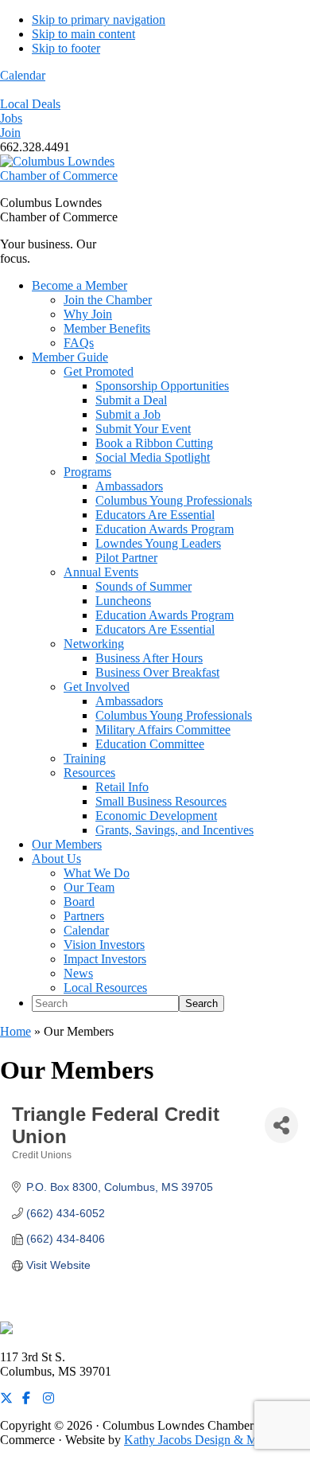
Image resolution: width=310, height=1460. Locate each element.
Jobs (11, 118)
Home (15, 1031)
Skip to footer (66, 48)
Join (10, 132)
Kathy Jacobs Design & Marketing (211, 1439)
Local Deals (30, 104)
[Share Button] (281, 1125)
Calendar (22, 75)
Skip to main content (83, 34)
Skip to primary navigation (98, 19)
